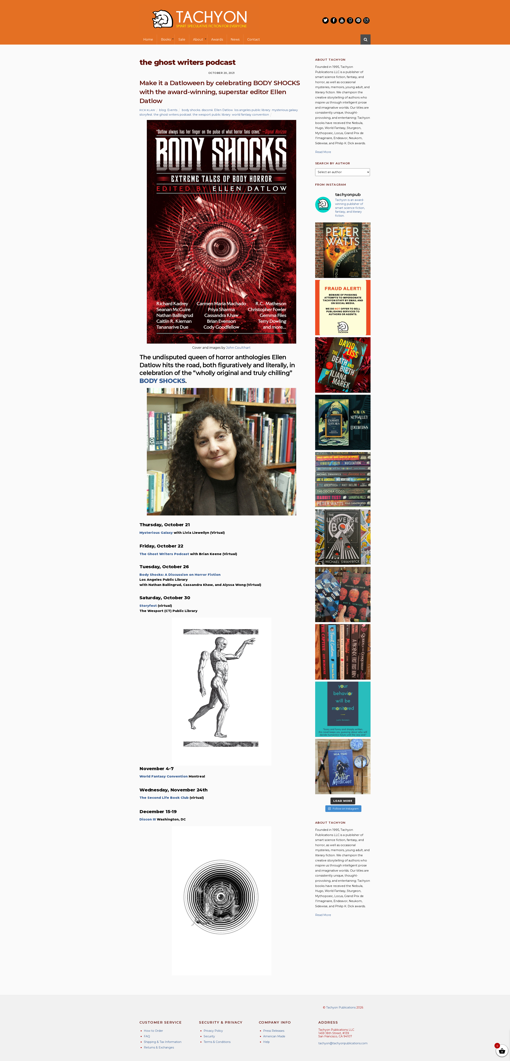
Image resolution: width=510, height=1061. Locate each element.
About (198, 39)
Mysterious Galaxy (156, 533)
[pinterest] (358, 20)
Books (166, 39)
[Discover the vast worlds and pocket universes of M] (343, 537)
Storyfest (148, 606)
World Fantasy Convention (163, 776)
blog (162, 110)
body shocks (191, 110)
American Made (274, 1036)
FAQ (147, 1036)
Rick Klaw (147, 110)
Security (209, 1036)
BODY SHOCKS (162, 381)
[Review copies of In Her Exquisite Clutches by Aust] (343, 422)
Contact (253, 39)
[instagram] (366, 20)
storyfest (145, 114)
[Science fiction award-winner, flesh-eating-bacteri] (343, 250)
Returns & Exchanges (159, 1047)
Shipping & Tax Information (162, 1042)
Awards (217, 39)
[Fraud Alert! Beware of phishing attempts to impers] (343, 307)
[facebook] (334, 20)
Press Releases (273, 1031)
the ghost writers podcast (172, 114)
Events (172, 110)
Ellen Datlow (223, 110)
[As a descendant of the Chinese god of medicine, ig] (343, 766)
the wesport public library (211, 114)
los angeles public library (252, 110)
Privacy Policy (213, 1031)
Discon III (147, 819)
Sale (181, 39)
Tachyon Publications (341, 1007)
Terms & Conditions (217, 1042)
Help (266, 1042)
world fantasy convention (250, 114)
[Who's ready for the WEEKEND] (343, 479)
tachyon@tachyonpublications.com (343, 1043)
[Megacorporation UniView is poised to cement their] (343, 709)
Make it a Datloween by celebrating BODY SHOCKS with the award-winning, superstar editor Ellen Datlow (219, 92)
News (235, 39)
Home (148, 39)
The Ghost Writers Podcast (164, 554)
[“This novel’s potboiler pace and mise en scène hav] (343, 365)
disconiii (207, 110)
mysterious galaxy (285, 110)
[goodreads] (350, 20)
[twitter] (325, 20)
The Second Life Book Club (164, 798)
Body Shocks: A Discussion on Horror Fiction (180, 575)
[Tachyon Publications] (199, 31)
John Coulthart (238, 348)
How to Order (153, 1031)
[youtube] (342, 20)
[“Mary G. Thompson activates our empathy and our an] (343, 594)
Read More (323, 152)
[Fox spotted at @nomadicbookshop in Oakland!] (343, 651)
